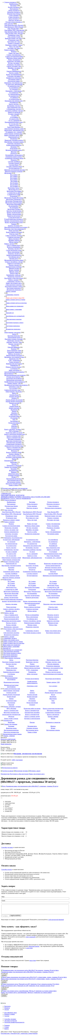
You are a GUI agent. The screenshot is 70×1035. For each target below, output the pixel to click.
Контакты (7, 1006)
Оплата (6, 1009)
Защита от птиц (14, 125)
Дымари (13, 224)
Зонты (14, 334)
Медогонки (7, 173)
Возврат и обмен (9, 1014)
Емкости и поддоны (13, 263)
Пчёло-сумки (14, 273)
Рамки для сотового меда (14, 283)
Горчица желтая (14, 396)
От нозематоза (13, 92)
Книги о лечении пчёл (14, 436)
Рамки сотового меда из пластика (16, 303)
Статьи (6, 1027)
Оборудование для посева (14, 391)
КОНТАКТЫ (20, 495)
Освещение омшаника (14, 352)
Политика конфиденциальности (14, 1022)
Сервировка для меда (13, 281)
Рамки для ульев (14, 53)
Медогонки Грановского (13, 199)
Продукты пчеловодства (13, 483)
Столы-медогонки (14, 217)
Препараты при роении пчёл (14, 101)
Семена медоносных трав (12, 390)
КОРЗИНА (18, 497)
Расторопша (14, 421)
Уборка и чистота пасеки (13, 367)
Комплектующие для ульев (13, 38)
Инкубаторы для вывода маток (14, 142)
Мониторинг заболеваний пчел (14, 130)
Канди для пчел (14, 104)
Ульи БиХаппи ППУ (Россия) (14, 32)
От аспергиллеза (14, 99)
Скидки (6, 1016)
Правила (7, 1008)
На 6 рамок (13, 179)
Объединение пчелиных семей (14, 129)
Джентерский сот (13, 137)
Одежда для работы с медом (13, 262)
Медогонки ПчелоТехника (13, 202)
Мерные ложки (14, 271)
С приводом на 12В (14, 193)
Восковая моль (13, 470)
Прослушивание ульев (14, 350)
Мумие (13, 477)
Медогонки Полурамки (14, 191)
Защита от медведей (14, 112)
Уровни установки (14, 43)
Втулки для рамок (13, 63)
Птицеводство (8, 460)
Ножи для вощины (14, 60)
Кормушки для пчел (13, 340)
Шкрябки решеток (14, 240)
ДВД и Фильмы (14, 431)
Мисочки (14, 152)
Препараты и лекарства (14, 465)
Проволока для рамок (13, 61)
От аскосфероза (14, 87)
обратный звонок (34, 946)
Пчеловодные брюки (13, 14)
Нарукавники (14, 9)
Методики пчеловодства (13, 441)
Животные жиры (13, 474)
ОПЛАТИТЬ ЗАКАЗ (28, 497)
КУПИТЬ (4, 975)
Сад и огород (13, 388)
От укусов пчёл (14, 124)
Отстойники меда (14, 257)
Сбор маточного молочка (14, 285)
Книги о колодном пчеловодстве (14, 434)
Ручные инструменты (13, 377)
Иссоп (14, 405)
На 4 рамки (13, 178)
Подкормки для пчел (13, 106)
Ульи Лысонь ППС (13, 28)
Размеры (7, 1025)
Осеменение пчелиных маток (14, 158)
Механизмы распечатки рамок (13, 260)
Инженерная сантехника (14, 380)
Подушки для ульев (14, 48)
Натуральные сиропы (13, 482)
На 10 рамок (14, 183)
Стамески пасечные (14, 237)
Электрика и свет (14, 386)
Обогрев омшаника (14, 347)
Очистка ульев (13, 234)
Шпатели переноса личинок (13, 171)
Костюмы (13, 5)
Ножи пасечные (14, 230)
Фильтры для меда (13, 248)
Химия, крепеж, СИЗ (14, 383)
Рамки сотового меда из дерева (15, 299)
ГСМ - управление (14, 360)
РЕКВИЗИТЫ (26, 498)
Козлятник (14, 409)
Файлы (14, 459)
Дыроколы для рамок (13, 64)
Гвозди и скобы (14, 73)
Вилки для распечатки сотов (14, 222)
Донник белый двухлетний (14, 400)
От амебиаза (14, 97)
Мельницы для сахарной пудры (14, 357)
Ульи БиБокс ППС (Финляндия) (14, 30)
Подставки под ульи (13, 41)
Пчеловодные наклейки (14, 442)
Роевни (13, 345)
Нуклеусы (14, 153)
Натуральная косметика (13, 478)
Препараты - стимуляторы (14, 91)
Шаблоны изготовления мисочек (14, 170)
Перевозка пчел (14, 359)
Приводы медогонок (13, 216)
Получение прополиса (14, 288)
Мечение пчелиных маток (14, 150)
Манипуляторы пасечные (14, 355)
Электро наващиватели (13, 71)
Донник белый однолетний (14, 401)
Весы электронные (14, 252)
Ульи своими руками (14, 37)
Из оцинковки (14, 207)
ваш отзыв (32, 960)
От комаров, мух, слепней (14, 132)
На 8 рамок (14, 181)
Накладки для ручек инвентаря (14, 229)
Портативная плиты (14, 337)
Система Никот (14, 165)
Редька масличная (14, 423)
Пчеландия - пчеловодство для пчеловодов (28, 753)
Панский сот (10, 313)
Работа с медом (9, 244)
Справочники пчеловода (13, 444)
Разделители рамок (14, 81)
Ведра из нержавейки (13, 247)
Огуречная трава (14, 416)
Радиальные (13, 196)
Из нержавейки (13, 206)
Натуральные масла (14, 480)
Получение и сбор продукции (13, 278)
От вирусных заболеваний (14, 84)
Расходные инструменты (14, 378)
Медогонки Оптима (13, 209)
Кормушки (13, 462)
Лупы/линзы (14, 148)
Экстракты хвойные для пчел (14, 110)
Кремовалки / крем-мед (13, 275)
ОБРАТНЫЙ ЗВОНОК (8, 495)
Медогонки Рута (14, 189)
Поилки (14, 464)
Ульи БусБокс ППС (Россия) (14, 33)
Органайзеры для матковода (14, 155)
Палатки (13, 349)
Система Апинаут (14, 163)
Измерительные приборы (14, 267)
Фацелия (14, 426)
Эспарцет (14, 428)
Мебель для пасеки (14, 354)
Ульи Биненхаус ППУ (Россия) (13, 27)
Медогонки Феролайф (14, 204)
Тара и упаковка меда (13, 245)
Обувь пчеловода (13, 10)
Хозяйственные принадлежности (14, 382)
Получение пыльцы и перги (13, 286)
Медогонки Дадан (13, 188)
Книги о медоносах (14, 449)
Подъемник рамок (14, 79)
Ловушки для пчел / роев (14, 342)
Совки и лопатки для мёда (13, 235)
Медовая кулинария (14, 439)
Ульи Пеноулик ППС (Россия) (13, 25)
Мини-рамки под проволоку (15, 306)
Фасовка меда (13, 258)
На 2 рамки (13, 175)
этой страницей (30, 937)
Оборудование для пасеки (12, 332)
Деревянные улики (14, 35)
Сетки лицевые (14, 15)
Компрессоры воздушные (14, 363)
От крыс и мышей (13, 114)
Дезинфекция (13, 102)
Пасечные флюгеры (14, 336)
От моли (14, 115)
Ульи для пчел (8, 23)
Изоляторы (13, 138)
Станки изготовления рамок (14, 56)
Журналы (14, 451)
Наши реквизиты (6, 744)
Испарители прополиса (14, 290)
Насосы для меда (14, 265)
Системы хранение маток (14, 166)
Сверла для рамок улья (14, 66)
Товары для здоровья (10, 467)
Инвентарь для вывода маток (14, 140)
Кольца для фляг (14, 270)
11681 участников (17, 760)
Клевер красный (14, 408)
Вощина (13, 51)
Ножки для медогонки (14, 214)
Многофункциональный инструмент (15, 227)
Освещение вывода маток (14, 156)
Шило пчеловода (14, 239)
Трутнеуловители (14, 168)
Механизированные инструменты (15, 375)
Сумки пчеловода (13, 17)
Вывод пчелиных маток (11, 135)
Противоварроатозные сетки (14, 122)
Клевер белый (14, 406)
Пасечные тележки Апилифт (14, 339)
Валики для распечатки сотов (14, 221)
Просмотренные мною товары (12, 734)
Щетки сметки (13, 242)
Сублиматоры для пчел (14, 109)
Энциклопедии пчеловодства (14, 446)
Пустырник (14, 418)
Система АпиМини (14, 161)
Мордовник (14, 414)
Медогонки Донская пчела (13, 201)
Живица (13, 472)
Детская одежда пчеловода (13, 22)
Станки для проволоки (14, 55)
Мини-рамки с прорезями (14, 309)
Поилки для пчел (13, 344)
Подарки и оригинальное (14, 457)
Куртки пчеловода (13, 7)
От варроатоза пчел (14, 86)
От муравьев (14, 117)
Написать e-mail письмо (8, 739)
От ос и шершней (14, 120)
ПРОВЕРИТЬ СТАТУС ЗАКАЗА (11, 498)
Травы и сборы (13, 485)
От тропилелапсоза (14, 94)
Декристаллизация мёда (13, 255)
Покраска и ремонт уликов (13, 45)
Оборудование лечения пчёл (13, 133)
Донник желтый (14, 403)
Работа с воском (13, 280)
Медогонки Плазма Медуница (13, 198)
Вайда (14, 393)
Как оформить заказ (10, 1012)
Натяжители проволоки (13, 78)
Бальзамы (14, 469)
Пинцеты (14, 160)
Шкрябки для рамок (14, 68)
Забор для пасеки (14, 370)
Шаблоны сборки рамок (14, 58)
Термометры (14, 365)
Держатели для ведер (14, 276)
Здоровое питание (13, 475)
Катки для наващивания (13, 74)
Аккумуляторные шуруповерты (14, 372)
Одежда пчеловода (10, 2)
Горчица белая (14, 395)
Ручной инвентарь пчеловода (13, 219)
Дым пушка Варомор (13, 127)
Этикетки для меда (14, 253)
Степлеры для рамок (13, 76)
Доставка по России (10, 1020)
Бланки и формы (14, 454)
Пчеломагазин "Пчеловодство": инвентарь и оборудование (19, 1033)
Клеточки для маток (13, 143)
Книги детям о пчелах (14, 455)
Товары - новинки (9, 736)
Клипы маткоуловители (13, 145)
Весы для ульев (14, 46)
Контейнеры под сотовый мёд (15, 316)
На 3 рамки (13, 176)
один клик (29, 948)
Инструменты (8, 373)
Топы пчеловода (14, 18)
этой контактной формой (56, 919)
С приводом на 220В (13, 194)
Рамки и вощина (9, 50)
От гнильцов (14, 89)
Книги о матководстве (14, 437)
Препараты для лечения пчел (13, 83)
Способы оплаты (6, 869)
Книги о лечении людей (13, 452)
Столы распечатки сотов (13, 250)
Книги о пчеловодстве (14, 447)
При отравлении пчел (14, 107)
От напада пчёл (14, 119)
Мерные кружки (14, 268)
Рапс (14, 419)
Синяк (14, 424)
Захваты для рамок (14, 225)
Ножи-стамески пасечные (14, 232)
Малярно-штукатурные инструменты (16, 385)
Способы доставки (7, 847)
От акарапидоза (14, 96)
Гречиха (14, 398)
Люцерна (14, 413)
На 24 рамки (14, 186)
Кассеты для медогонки (14, 211)
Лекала (14, 69)
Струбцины (14, 368)
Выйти (6, 1028)
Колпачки (14, 147)
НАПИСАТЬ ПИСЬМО (42, 497)
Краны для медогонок (14, 212)
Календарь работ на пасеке (14, 432)
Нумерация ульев (13, 40)
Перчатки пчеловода (13, 12)
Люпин (14, 411)
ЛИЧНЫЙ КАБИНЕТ (7, 497)
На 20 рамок (14, 184)
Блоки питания (14, 362)
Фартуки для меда (14, 20)
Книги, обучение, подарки (12, 429)
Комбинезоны (13, 4)
